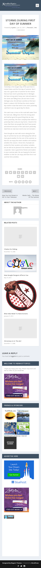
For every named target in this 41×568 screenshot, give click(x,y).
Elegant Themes (16, 563)
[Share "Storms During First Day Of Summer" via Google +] (15, 172)
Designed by (6, 563)
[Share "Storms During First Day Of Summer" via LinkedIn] (26, 172)
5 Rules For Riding (10, 249)
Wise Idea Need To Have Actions (16, 314)
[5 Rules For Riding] (20, 236)
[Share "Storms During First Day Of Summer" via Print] (22, 176)
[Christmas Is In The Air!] (20, 328)
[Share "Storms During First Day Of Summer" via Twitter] (11, 172)
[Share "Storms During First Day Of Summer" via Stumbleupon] (34, 172)
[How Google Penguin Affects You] (20, 263)
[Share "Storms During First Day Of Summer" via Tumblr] (18, 172)
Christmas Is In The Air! (12, 341)
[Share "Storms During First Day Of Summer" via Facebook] (7, 172)
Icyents (13, 27)
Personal (30, 27)
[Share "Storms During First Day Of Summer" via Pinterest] (22, 172)
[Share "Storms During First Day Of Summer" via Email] (18, 176)
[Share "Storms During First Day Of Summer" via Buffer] (30, 172)
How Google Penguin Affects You (16, 275)
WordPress (35, 563)
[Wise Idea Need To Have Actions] (20, 295)
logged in (14, 356)
